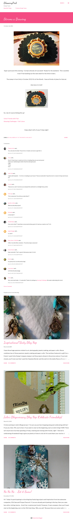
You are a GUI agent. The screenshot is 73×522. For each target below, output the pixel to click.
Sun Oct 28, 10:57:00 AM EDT (15, 273)
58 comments (12, 437)
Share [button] (66, 137)
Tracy (9, 157)
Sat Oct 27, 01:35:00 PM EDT (15, 226)
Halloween (12, 137)
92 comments (12, 363)
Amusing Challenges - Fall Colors (14, 121)
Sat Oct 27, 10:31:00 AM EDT (15, 198)
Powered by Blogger (37, 518)
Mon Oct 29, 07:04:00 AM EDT (15, 282)
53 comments (12, 512)
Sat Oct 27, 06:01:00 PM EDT (15, 245)
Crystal (10, 184)
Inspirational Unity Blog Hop (20, 342)
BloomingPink (10, 2)
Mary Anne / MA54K (13, 240)
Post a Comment (8, 286)
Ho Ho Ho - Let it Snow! (18, 492)
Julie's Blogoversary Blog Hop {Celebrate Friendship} (33, 417)
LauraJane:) (11, 268)
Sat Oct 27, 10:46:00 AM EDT (15, 208)
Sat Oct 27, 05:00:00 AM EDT (15, 169)
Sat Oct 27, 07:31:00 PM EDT (15, 254)
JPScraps (10, 193)
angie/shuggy (11, 231)
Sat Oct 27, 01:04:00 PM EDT (15, 217)
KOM (27, 137)
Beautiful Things (7, 8)
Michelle (10, 212)
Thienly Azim (11, 148)
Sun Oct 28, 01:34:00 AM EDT (15, 264)
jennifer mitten (11, 203)
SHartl (9, 259)
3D (8, 137)
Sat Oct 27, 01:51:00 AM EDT (15, 153)
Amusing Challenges (42, 280)
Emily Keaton (11, 249)
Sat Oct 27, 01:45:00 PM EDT (15, 236)
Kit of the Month (21, 137)
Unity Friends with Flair (11, 118)
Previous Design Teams (21, 8)
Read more (66, 363)
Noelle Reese (11, 221)
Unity (30, 137)
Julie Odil (10, 173)
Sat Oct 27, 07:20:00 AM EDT (15, 180)
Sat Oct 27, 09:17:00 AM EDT (15, 189)
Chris (9, 277)
